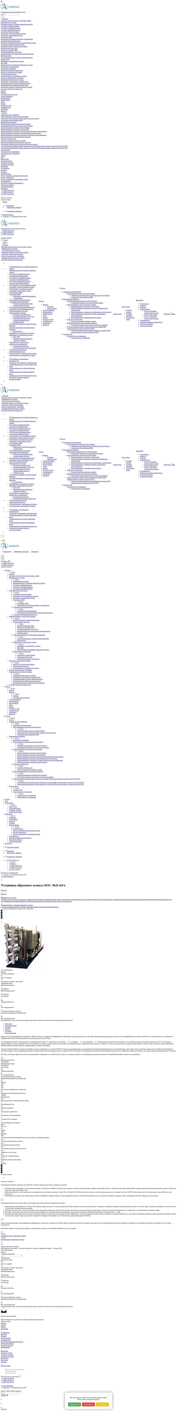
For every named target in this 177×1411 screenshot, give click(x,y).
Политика (4, 1360)
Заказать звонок (14, 869)
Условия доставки (7, 1355)
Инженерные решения (21, 740)
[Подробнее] (1, 1241)
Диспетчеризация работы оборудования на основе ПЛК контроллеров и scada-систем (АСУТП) (50, 782)
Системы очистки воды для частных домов (16, 899)
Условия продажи (7, 1345)
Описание (8, 1024)
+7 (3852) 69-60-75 (7, 190)
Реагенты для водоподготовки (23, 664)
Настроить (103, 1404)
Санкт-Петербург (131, 899)
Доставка (8, 1031)
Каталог (12, 574)
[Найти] (2, 16)
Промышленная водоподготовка (24, 675)
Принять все (74, 1404)
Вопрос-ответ (5, 1366)
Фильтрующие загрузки (25, 626)
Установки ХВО (23, 603)
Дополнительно (10, 1033)
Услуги (11, 720)
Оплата (7, 1029)
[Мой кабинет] (2, 539)
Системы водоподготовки (22, 594)
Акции (3, 1325)
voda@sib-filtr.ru (7, 215)
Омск (158, 899)
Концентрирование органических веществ (32, 775)
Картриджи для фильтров (26, 655)
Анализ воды (17, 790)
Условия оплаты (6, 1353)
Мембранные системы (21, 581)
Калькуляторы (18, 829)
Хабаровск (17, 901)
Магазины (4, 1351)
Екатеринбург (142, 899)
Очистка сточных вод (24, 768)
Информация (5, 1347)
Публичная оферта (7, 1343)
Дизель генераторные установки (108, 899)
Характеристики (10, 1026)
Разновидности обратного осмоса (12, 1239)
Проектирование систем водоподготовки (31, 753)
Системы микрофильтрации (48, 907)
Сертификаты (5, 1340)
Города (11, 690)
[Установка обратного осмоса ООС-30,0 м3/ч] (24, 968)
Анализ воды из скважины (26, 795)
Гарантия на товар (7, 1356)
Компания (12, 817)
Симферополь (9, 901)
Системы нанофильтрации (10, 907)
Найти (3, 1395)
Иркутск (24, 901)
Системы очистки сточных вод (61, 901)
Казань (162, 899)
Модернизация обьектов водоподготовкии (32, 746)
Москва (15, 696)
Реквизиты (4, 1358)
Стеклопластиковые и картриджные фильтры (33, 638)
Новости (4, 1334)
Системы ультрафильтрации (29, 907)
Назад (13, 572)
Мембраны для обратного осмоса (28, 646)
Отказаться (88, 1404)
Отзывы (8, 1027)
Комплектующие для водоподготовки (26, 620)
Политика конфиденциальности (12, 1342)
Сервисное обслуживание (22, 725)
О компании (5, 1332)
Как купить (13, 806)
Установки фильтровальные (27, 611)
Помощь (4, 1362)
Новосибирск (151, 899)
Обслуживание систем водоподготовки (31, 731)
